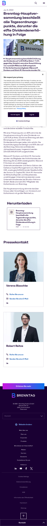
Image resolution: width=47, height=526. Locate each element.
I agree (31, 114)
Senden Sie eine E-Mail (19, 299)
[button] (43, 522)
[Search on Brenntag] (36, 3)
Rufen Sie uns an (17, 294)
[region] (23, 99)
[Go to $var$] (8, 303)
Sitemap (23, 508)
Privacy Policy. (21, 108)
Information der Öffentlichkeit (23, 497)
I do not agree (15, 114)
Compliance (23, 487)
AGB (23, 492)
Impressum (23, 503)
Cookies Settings (24, 121)
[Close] (42, 74)
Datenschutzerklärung (23, 482)
